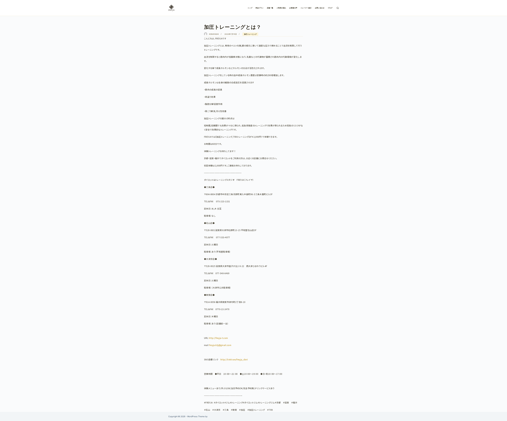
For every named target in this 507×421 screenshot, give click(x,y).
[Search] (338, 8)
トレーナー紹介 (306, 8)
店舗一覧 (270, 8)
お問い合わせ (319, 8)
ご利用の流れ (281, 8)
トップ (250, 8)
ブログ (330, 8)
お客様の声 (293, 8)
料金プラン (260, 8)
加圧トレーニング (250, 34)
